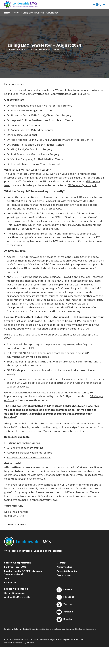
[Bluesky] (59, 619)
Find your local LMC (15, 566)
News (17, 12)
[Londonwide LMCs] (20, 4)
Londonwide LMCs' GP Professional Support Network (23, 573)
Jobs (6, 578)
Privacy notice (64, 566)
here (84, 430)
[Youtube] (59, 612)
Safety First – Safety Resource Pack (29, 457)
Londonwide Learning (16, 588)
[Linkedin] (59, 589)
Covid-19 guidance (14, 593)
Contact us (10, 582)
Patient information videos (23, 442)
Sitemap (61, 562)
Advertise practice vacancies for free (29, 452)
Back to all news (17, 524)
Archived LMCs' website (17, 597)
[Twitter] (59, 604)
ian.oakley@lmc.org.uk (31, 478)
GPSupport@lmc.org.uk (82, 185)
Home (7, 12)
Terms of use (63, 575)
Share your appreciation (17, 562)
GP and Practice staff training (25, 447)
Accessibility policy (66, 571)
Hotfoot (31, 642)
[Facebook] (59, 597)
